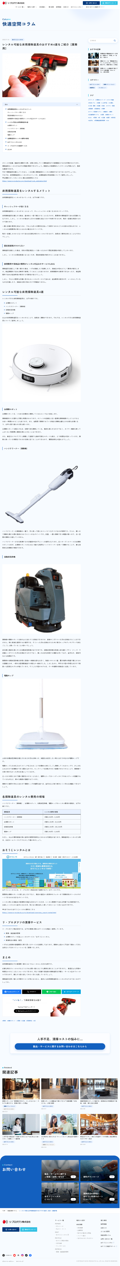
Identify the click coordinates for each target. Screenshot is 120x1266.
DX (107, 120)
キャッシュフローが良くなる (17, 112)
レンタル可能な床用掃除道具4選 (18, 122)
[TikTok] (26, 1255)
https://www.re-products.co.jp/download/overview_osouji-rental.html (29, 912)
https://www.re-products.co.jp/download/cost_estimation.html (24, 181)
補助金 (105, 112)
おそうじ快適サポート (108, 1246)
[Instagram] (22, 1255)
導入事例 (104, 1220)
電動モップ (11, 135)
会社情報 (79, 1224)
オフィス (91, 100)
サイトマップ (19, 1261)
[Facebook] (30, 1255)
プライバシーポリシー (8, 1261)
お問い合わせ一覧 (106, 1239)
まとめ (10, 149)
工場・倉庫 (91, 106)
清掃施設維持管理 (99, 120)
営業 (102, 114)
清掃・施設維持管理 (62, 1252)
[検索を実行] (115, 40)
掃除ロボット (11, 1021)
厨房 (108, 117)
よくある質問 (105, 1231)
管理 (103, 109)
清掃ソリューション (109, 84)
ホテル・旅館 (110, 106)
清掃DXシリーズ (100, 100)
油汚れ (90, 120)
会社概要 (80, 1228)
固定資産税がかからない (15, 115)
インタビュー (102, 87)
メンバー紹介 (81, 1236)
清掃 (18, 1021)
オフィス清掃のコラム (94, 112)
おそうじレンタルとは (15, 142)
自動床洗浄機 (12, 132)
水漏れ (111, 103)
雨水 (103, 106)
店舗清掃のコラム (93, 114)
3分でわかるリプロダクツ (85, 1238)
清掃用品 (29, 1021)
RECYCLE (58, 1238)
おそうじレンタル (17, 40)
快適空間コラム (12, 1211)
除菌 (98, 103)
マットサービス (61, 1246)
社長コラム (91, 103)
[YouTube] (14, 1255)
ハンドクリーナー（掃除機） (17, 128)
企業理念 (80, 1230)
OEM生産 (59, 1243)
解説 (4, 1021)
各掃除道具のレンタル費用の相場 (18, 138)
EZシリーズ (59, 1226)
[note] (18, 1255)
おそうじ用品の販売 (62, 1240)
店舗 (23, 1021)
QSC (90, 117)
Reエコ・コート (61, 1229)
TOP (3, 1211)
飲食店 (113, 117)
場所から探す (80, 1220)
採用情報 (104, 1224)
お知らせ (104, 1228)
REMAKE (58, 1224)
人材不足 (104, 103)
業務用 (90, 109)
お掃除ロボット (12, 125)
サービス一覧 (59, 1220)
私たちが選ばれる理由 (84, 1233)
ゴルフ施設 (110, 100)
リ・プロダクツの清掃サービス (17, 146)
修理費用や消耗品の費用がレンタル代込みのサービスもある (26, 119)
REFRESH (58, 1249)
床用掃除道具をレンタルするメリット (19, 109)
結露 (98, 106)
